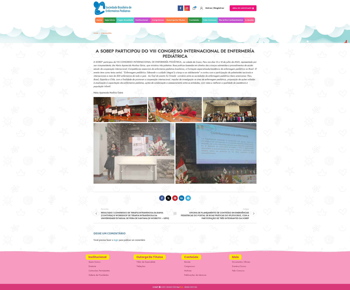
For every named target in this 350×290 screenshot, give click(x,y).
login (116, 240)
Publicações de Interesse (195, 275)
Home (96, 33)
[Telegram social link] (188, 198)
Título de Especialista (145, 261)
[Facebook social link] (180, 8)
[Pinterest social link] (175, 198)
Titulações (140, 266)
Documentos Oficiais (241, 261)
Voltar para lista (175, 213)
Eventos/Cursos (239, 266)
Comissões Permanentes (99, 270)
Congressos (189, 266)
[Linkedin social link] (181, 198)
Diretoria (92, 266)
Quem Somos (94, 261)
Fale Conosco (238, 270)
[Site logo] (112, 8)
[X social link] (168, 198)
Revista (187, 261)
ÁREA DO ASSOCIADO (242, 8)
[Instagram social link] (187, 8)
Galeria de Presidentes (99, 275)
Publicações (106, 33)
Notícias (188, 270)
